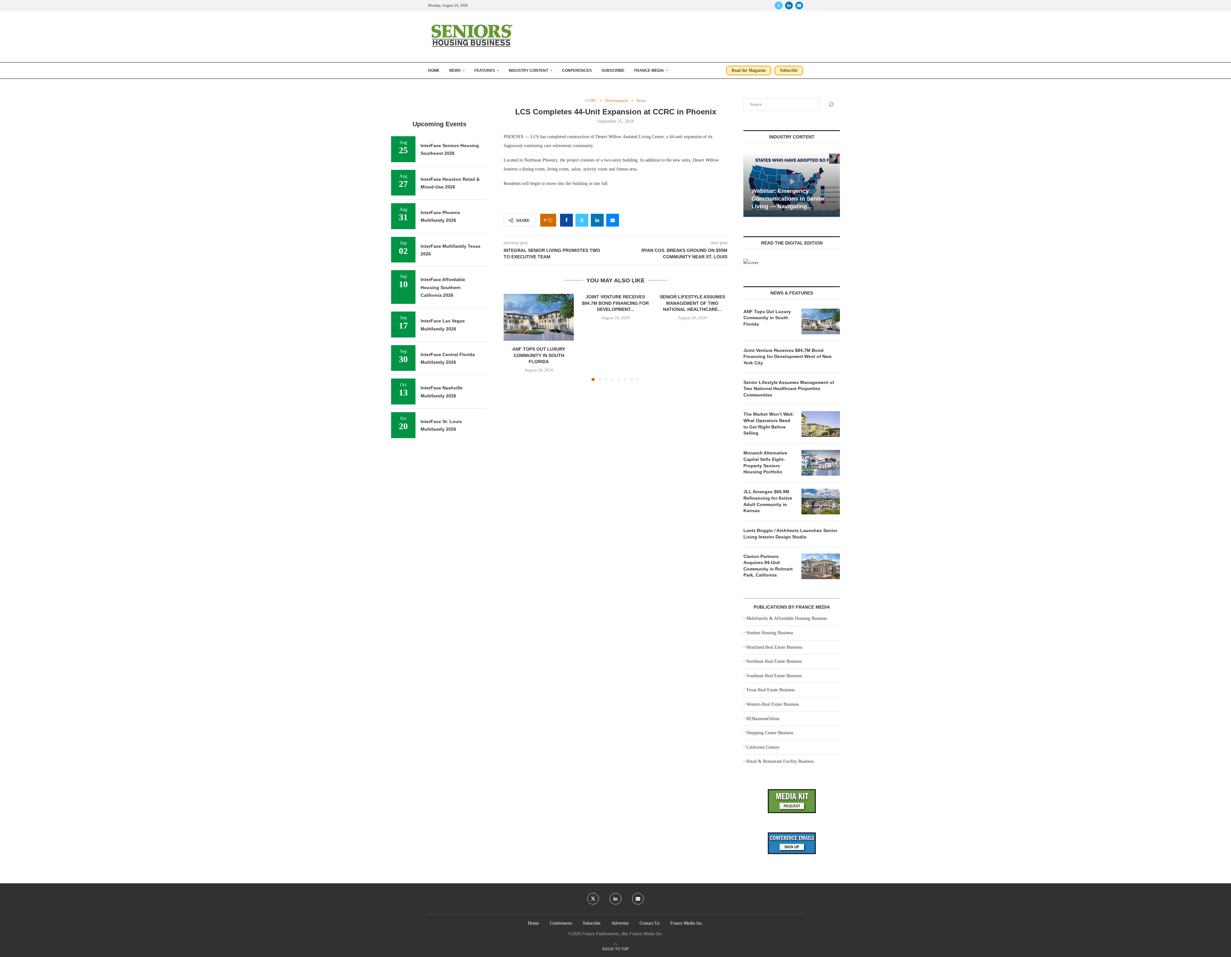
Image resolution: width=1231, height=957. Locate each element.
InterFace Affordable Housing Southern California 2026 (443, 287)
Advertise (620, 923)
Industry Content (528, 70)
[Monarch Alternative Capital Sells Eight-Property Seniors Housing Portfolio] (820, 463)
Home (434, 70)
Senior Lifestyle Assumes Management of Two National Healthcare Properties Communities (788, 388)
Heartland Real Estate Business (774, 647)
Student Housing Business (769, 632)
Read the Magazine (749, 70)
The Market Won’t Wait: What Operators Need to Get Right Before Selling (768, 424)
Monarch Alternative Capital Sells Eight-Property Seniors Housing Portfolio (765, 462)
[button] (512, 337)
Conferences (577, 70)
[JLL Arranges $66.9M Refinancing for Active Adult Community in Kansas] (820, 501)
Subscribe (612, 70)
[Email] (799, 5)
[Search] (831, 104)
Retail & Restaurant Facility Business (780, 761)
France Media (649, 70)
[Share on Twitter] (581, 220)
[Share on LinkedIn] (597, 220)
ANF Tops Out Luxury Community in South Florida (538, 355)
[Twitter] (779, 5)
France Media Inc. (686, 923)
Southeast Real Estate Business (774, 675)
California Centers (762, 747)
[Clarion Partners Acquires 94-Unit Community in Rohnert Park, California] (820, 566)
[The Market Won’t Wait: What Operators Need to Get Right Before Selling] (820, 424)
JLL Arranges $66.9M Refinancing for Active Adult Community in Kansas (767, 501)
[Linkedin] (789, 5)
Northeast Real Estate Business (774, 661)
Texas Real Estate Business (770, 689)
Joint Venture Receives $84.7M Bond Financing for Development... (615, 303)
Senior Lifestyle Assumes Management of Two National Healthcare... (692, 303)
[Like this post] (550, 220)
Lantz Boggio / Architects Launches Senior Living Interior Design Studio (790, 533)
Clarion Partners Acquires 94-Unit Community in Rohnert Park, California (768, 566)
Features (484, 70)
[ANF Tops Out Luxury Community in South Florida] (539, 317)
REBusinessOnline (763, 718)
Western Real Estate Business (772, 704)
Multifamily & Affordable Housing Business (786, 618)
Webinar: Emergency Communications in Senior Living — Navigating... (788, 199)
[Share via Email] (612, 220)
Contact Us (649, 923)
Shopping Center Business (769, 732)
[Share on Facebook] (566, 220)
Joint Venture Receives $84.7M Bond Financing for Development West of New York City (787, 356)
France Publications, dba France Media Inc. (622, 933)
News (455, 70)
